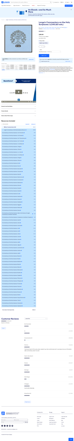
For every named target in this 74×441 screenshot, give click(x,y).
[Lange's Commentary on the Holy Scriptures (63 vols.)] (26, 130)
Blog (62, 420)
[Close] (71, 10)
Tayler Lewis (54, 27)
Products (3, 19)
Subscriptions (51, 418)
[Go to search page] (50, 2)
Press (38, 425)
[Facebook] (2, 426)
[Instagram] (7, 426)
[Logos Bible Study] (5, 2)
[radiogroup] (56, 43)
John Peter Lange (47, 27)
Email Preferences (52, 420)
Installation (63, 418)
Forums (62, 422)
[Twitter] (5, 426)
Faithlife (44, 28)
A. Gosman (42, 27)
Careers (38, 420)
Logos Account (51, 416)
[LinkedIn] (12, 426)
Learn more (31, 59)
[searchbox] (31, 2)
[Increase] (44, 46)
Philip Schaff (59, 27)
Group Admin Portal (52, 424)
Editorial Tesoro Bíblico (50, 28)
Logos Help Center (64, 416)
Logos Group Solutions (52, 422)
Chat (71, 439)
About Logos (39, 416)
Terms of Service (39, 424)
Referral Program (39, 422)
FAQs (62, 424)
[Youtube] (10, 426)
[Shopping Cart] (71, 2)
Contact (38, 418)
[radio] (56, 40)
